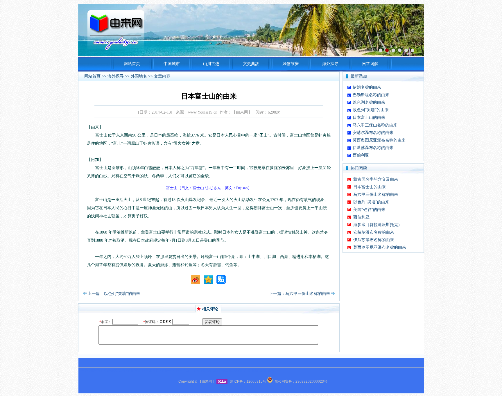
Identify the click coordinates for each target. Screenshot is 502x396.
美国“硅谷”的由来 (369, 209)
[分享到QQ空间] (208, 283)
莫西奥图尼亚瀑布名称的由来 (379, 140)
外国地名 (139, 76)
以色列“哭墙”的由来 (371, 110)
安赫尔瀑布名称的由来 (373, 132)
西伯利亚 (361, 155)
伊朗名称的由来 (367, 87)
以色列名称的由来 (369, 102)
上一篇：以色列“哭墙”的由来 (114, 293)
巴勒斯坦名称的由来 (371, 95)
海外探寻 (115, 76)
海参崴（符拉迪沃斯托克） (377, 225)
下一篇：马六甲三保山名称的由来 (299, 293)
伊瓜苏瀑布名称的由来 (373, 148)
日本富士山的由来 (369, 117)
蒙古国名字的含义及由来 (375, 179)
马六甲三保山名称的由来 (375, 125)
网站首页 (92, 76)
